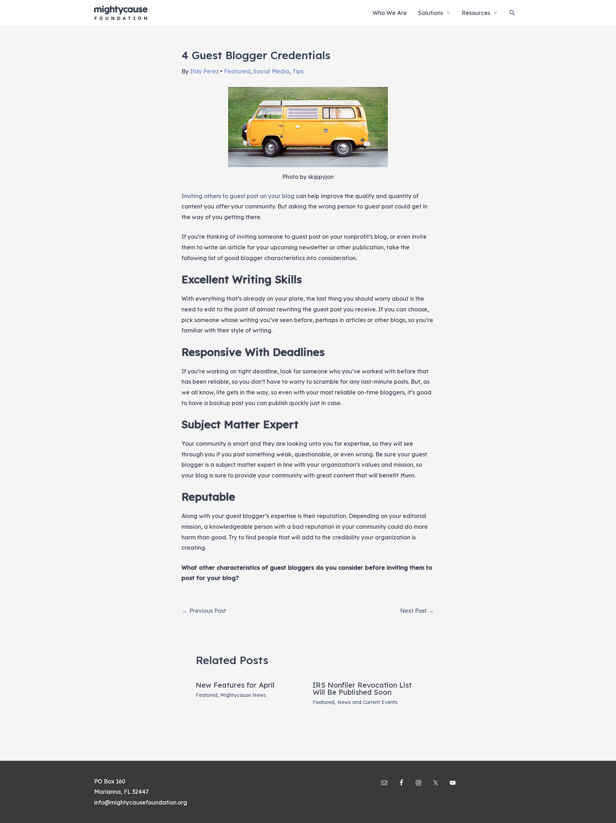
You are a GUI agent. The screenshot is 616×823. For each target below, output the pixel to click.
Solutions (430, 12)
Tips (297, 71)
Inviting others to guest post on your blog (237, 196)
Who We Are (390, 12)
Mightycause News (243, 695)
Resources (476, 12)
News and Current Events (367, 702)
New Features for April (235, 684)
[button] (512, 12)
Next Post (417, 610)
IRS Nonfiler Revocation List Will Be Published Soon (362, 688)
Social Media (271, 71)
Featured (237, 71)
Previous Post (204, 610)
